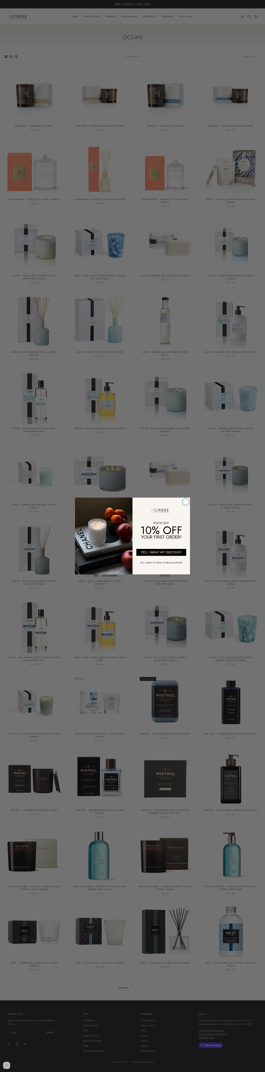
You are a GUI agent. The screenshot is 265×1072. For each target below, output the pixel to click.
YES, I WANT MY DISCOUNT (161, 552)
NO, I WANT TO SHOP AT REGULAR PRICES (161, 562)
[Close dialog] (185, 501)
